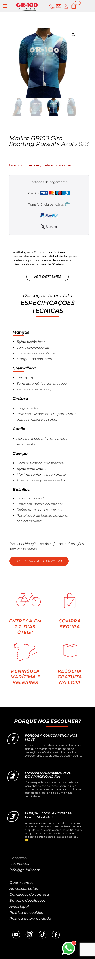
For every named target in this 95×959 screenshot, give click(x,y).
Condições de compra (29, 894)
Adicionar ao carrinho (39, 561)
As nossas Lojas (24, 888)
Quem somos (21, 883)
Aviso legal (19, 906)
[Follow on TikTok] (42, 934)
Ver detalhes (47, 277)
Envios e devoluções (28, 900)
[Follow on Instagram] (29, 934)
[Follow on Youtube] (16, 934)
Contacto (18, 858)
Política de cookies (26, 912)
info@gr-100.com (25, 870)
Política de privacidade (30, 918)
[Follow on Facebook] (55, 934)
